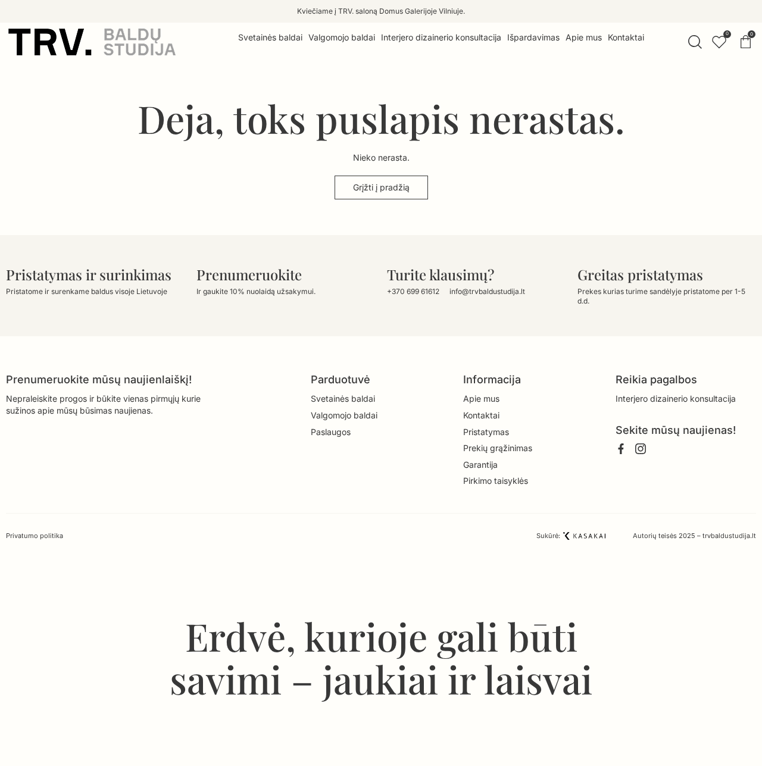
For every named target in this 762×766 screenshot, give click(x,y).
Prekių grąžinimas (497, 448)
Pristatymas (486, 432)
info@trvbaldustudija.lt (487, 291)
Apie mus (481, 398)
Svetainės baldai (343, 398)
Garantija (480, 464)
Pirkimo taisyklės (495, 481)
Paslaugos (331, 432)
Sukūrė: (548, 535)
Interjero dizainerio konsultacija (676, 398)
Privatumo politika (34, 535)
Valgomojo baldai (344, 415)
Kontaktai (481, 415)
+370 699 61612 (413, 291)
